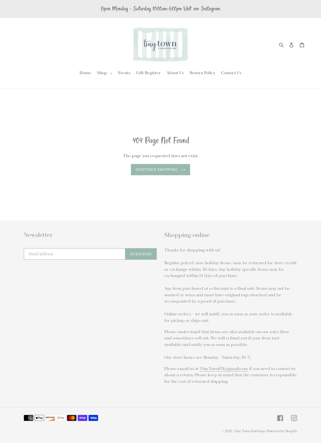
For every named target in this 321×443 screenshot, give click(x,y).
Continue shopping (157, 169)
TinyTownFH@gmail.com (224, 368)
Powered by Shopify (282, 431)
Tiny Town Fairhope (250, 431)
